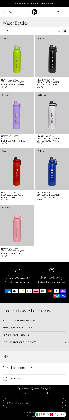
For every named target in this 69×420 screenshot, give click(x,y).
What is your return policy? (18, 328)
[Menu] (3, 11)
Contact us (15, 379)
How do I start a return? (16, 335)
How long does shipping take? (19, 320)
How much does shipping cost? (19, 342)
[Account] (58, 11)
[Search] (10, 11)
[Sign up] (61, 403)
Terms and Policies (35, 416)
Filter (9, 30)
